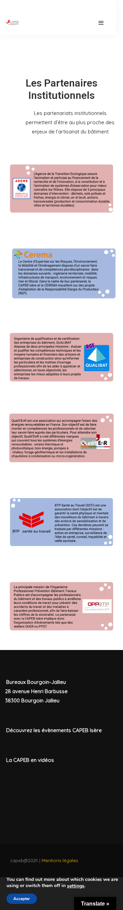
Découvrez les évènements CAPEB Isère (54, 730)
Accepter (21, 898)
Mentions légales (60, 860)
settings (75, 886)
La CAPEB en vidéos (30, 760)
